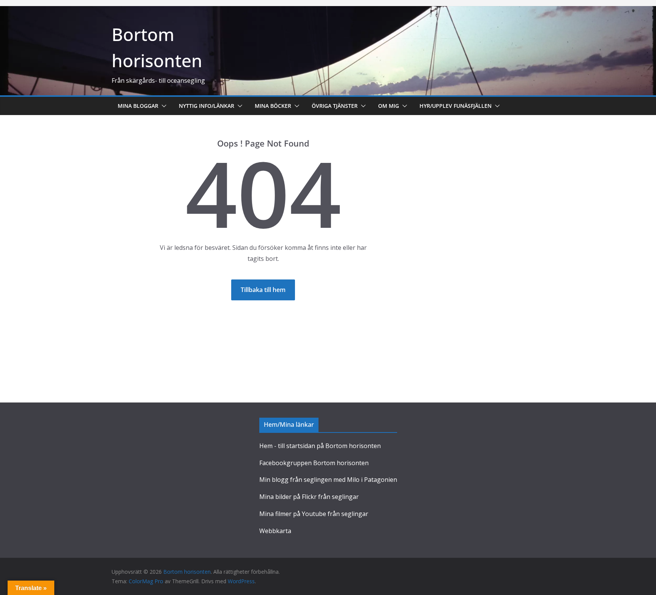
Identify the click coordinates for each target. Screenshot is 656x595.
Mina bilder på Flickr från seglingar (309, 496)
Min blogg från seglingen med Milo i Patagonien (328, 479)
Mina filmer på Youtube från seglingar (313, 514)
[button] (162, 106)
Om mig (388, 105)
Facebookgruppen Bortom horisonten (314, 463)
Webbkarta (275, 531)
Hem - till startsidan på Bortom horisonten (320, 446)
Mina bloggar (138, 105)
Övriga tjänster (335, 105)
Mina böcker (273, 105)
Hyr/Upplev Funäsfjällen (455, 105)
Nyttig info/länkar (206, 105)
